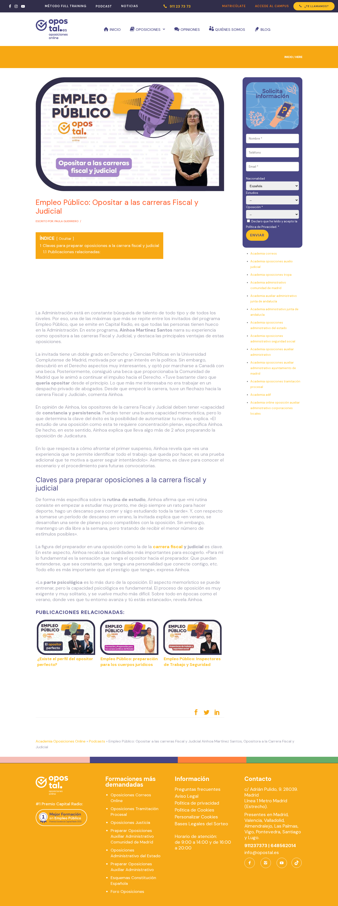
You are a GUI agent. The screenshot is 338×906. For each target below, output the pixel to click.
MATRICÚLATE (234, 6)
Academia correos (263, 253)
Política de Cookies (194, 810)
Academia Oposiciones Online (61, 741)
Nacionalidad (255, 179)
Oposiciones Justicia (130, 822)
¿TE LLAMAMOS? (316, 6)
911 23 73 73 (180, 6)
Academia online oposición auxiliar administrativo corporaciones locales (275, 408)
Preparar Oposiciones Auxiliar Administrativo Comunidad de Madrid (132, 836)
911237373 (255, 846)
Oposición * (254, 207)
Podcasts (97, 741)
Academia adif (260, 395)
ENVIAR (257, 235)
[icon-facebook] (250, 863)
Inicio (115, 29)
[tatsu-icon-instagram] (16, 6)
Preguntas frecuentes (198, 789)
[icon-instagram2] (267, 863)
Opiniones (190, 29)
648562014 (283, 846)
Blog (265, 29)
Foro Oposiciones (127, 891)
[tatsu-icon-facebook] (10, 6)
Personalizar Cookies (196, 817)
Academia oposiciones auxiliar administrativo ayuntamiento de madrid (273, 368)
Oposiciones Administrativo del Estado (135, 853)
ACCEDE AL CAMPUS (272, 6)
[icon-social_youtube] (282, 863)
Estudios (252, 193)
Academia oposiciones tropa (271, 275)
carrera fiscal (168, 547)
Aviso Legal (186, 796)
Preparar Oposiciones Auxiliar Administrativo (132, 866)
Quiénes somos (230, 29)
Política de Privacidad (261, 227)
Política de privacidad (197, 803)
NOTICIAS (129, 6)
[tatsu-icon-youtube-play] (23, 6)
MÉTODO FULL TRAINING (65, 6)
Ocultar (65, 238)
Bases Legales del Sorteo (201, 824)
